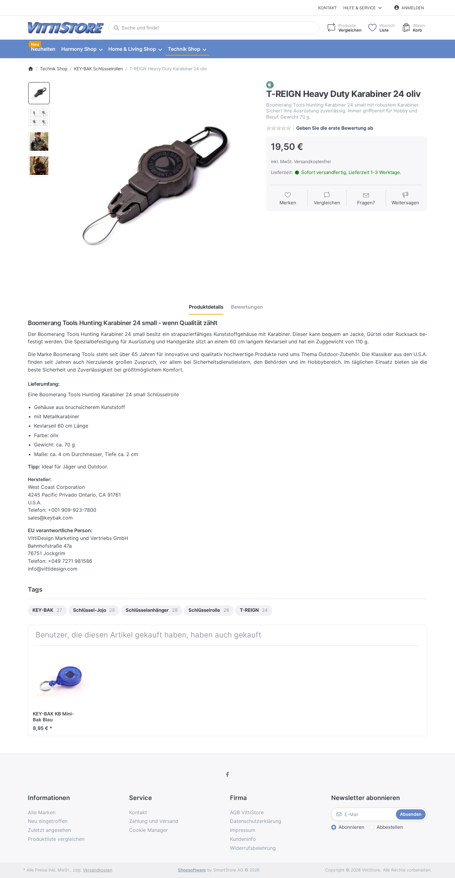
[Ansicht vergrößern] (156, 182)
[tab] (206, 307)
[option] (39, 93)
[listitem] (156, 182)
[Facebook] (227, 774)
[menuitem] (43, 49)
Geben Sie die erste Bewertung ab (334, 128)
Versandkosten (97, 869)
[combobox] (213, 27)
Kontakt (327, 7)
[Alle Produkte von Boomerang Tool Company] (270, 84)
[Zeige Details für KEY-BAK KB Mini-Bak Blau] (61, 678)
